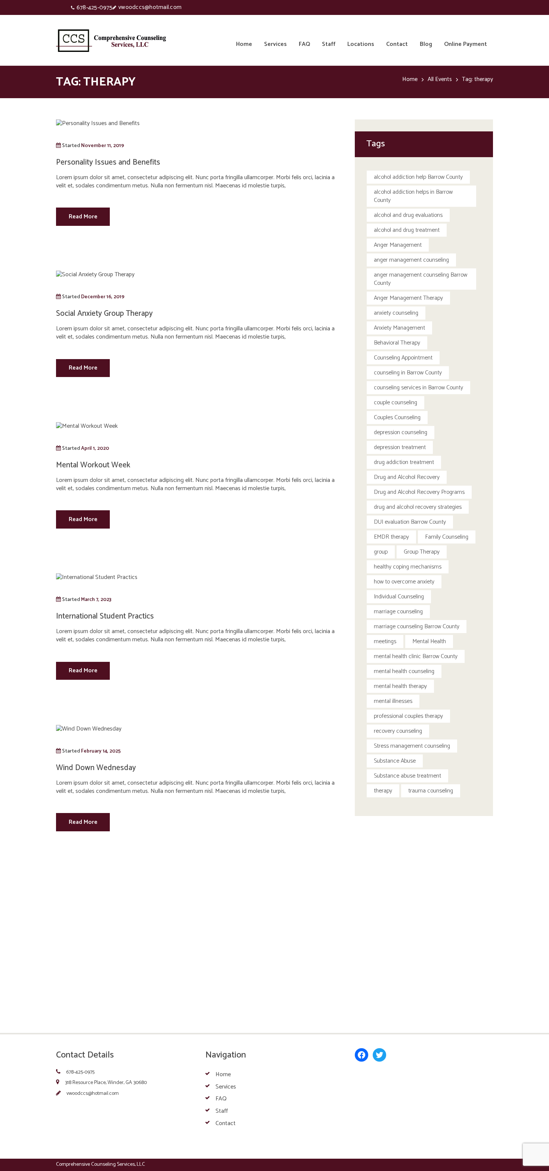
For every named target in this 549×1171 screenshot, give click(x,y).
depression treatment (400, 447)
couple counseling (395, 403)
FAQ (221, 1099)
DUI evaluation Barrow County (410, 522)
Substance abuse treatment (407, 776)
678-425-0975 (94, 8)
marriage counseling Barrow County (416, 627)
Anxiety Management (399, 328)
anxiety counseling (396, 313)
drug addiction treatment (404, 462)
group (381, 552)
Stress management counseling (412, 746)
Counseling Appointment (403, 358)
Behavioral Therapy (397, 343)
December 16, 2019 (102, 297)
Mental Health (429, 641)
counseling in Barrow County (408, 373)
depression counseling (400, 432)
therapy (383, 791)
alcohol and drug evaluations (408, 215)
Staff (221, 1111)
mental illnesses (393, 701)
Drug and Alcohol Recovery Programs (419, 492)
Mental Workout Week (93, 465)
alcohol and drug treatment (407, 230)
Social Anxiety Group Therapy (104, 313)
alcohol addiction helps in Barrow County (413, 196)
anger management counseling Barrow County (420, 279)
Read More (83, 217)
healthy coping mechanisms (407, 567)
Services (225, 1086)
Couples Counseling (397, 417)
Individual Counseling (399, 597)
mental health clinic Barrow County (416, 656)
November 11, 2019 (102, 145)
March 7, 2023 (96, 599)
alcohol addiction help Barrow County (418, 177)
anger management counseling (411, 260)
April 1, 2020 (95, 448)
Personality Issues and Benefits (108, 162)
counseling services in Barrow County (418, 388)
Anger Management (398, 245)
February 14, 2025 (101, 751)
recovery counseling (398, 731)
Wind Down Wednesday (96, 768)
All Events (440, 79)
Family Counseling (446, 537)
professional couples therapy (408, 716)
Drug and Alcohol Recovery (407, 477)
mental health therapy (400, 686)
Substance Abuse (395, 761)
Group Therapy (422, 552)
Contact (225, 1123)
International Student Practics (105, 616)
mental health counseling (404, 671)
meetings (385, 641)
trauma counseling (430, 791)
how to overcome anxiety (404, 582)
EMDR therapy (391, 537)
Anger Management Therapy (408, 298)
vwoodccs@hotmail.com (150, 7)
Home (410, 79)
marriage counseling (398, 612)
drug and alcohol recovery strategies (418, 507)
